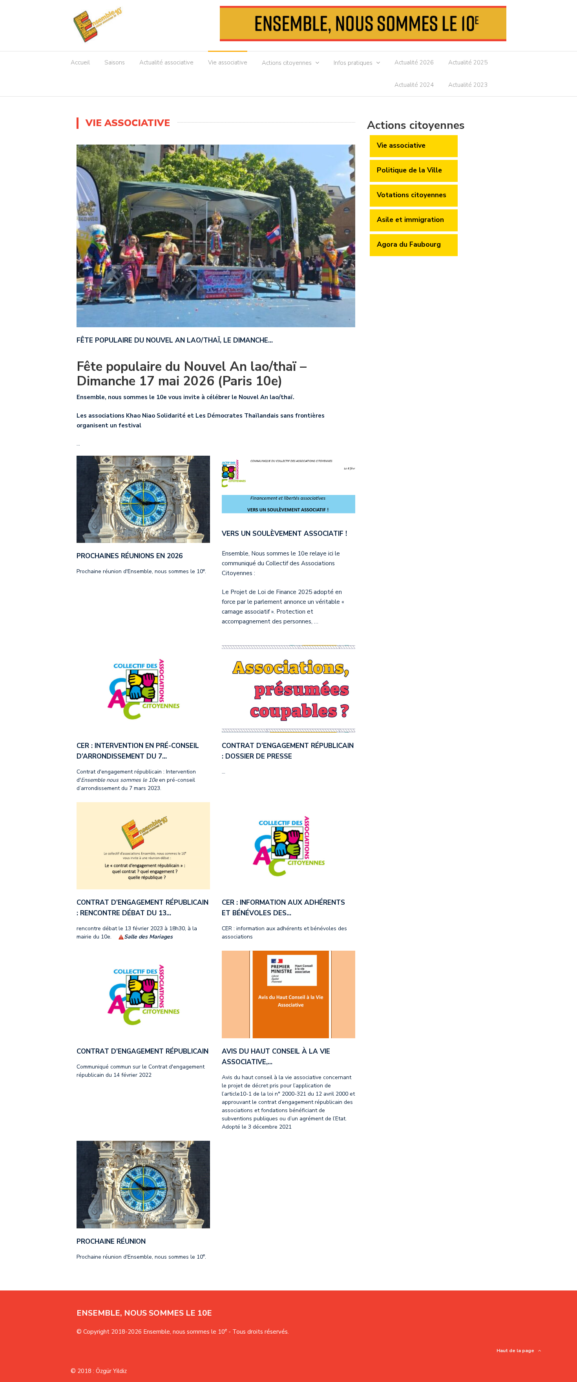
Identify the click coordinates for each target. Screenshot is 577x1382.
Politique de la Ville (409, 170)
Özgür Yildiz (111, 1371)
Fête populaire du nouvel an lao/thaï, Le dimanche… (175, 340)
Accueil (80, 62)
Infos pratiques (353, 63)
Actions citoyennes (287, 63)
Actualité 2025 (468, 62)
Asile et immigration (410, 219)
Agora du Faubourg (409, 244)
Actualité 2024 (414, 85)
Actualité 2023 (468, 85)
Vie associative (227, 62)
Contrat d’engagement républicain (142, 1051)
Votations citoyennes (411, 195)
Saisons (114, 62)
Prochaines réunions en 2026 (130, 556)
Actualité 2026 (414, 62)
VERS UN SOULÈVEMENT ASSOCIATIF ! (284, 533)
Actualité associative (166, 62)
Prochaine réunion (111, 1241)
